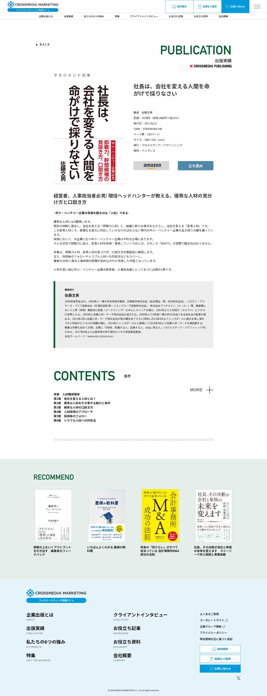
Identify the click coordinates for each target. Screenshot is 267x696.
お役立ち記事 (176, 16)
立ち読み (195, 165)
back (44, 44)
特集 (117, 16)
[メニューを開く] (257, 6)
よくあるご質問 (209, 614)
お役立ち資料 (201, 16)
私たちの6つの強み (94, 16)
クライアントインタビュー (144, 16)
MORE (196, 390)
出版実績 (68, 16)
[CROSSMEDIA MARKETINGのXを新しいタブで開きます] (220, 678)
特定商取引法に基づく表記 (216, 639)
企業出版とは (46, 16)
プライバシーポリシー (213, 633)
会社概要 (223, 16)
